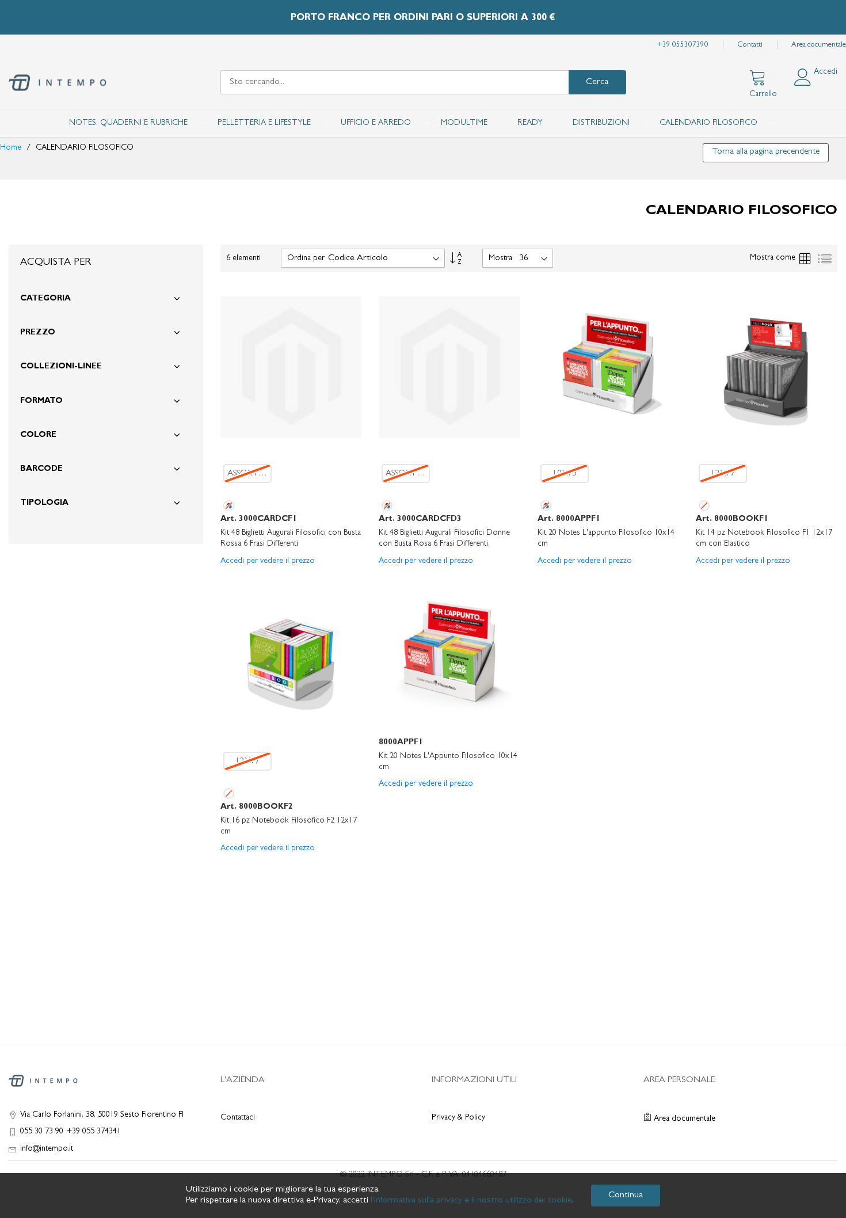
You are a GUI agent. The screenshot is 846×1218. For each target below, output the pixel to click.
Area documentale (818, 45)
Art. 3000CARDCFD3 (420, 519)
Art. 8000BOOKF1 (732, 519)
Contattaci (237, 1118)
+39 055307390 (682, 45)
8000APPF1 (401, 743)
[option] (228, 505)
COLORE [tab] (38, 435)
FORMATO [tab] (41, 401)
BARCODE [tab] (41, 469)
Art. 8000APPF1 (569, 519)
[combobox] (394, 82)
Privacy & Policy (458, 1118)
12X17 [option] (723, 474)
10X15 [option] (564, 474)
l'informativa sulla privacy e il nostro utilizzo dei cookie (471, 1200)
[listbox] (291, 473)
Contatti (750, 45)
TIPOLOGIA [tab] (44, 503)
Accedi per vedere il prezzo (267, 561)
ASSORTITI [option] (247, 474)
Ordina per (306, 258)
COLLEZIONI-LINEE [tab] (61, 367)
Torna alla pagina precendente (766, 152)
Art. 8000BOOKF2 (256, 807)
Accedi (825, 72)
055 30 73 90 (41, 1132)
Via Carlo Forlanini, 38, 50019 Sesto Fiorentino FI (102, 1115)
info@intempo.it (46, 1149)
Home (12, 148)
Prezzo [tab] (37, 333)
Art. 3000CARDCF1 (258, 519)
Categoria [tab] (45, 299)
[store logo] (57, 82)
